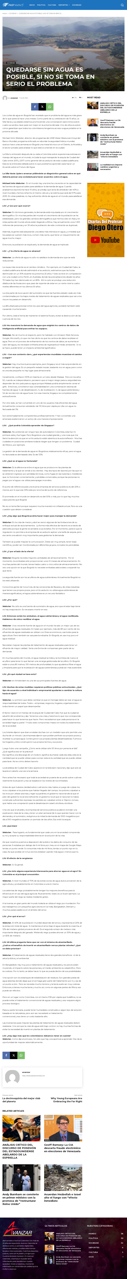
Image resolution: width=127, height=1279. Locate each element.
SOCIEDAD (13, 13)
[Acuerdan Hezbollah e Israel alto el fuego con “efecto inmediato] (63, 1177)
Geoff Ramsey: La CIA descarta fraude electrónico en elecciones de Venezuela (62, 1148)
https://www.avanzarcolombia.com (33, 1076)
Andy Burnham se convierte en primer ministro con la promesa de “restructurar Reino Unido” (111, 139)
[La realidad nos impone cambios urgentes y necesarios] (92, 167)
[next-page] (92, 175)
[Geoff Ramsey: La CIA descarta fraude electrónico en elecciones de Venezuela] (63, 1128)
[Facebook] (35, 106)
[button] (122, 5)
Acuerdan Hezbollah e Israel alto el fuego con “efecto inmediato (62, 1197)
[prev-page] (88, 175)
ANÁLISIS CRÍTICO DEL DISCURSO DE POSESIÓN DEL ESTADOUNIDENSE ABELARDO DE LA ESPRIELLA (19, 1151)
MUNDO (5, 1140)
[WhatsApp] (49, 106)
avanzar (14, 98)
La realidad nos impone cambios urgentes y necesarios (111, 167)
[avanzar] (5, 98)
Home (4, 13)
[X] (42, 106)
